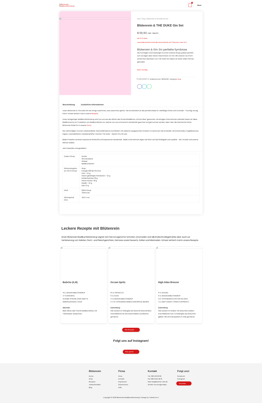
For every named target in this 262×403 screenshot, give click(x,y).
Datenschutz (123, 385)
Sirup (144, 19)
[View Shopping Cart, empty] (190, 5)
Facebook (181, 376)
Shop (91, 379)
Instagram (181, 379)
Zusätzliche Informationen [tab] (92, 105)
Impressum (122, 382)
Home (91, 376)
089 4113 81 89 (156, 376)
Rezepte (94, 113)
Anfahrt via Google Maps (157, 385)
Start (139, 19)
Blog (90, 387)
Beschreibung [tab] (69, 105)
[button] (139, 86)
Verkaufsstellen (95, 385)
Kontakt (121, 379)
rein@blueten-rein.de (159, 382)
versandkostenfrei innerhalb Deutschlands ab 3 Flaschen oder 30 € (162, 42)
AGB (119, 387)
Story (89, 125)
